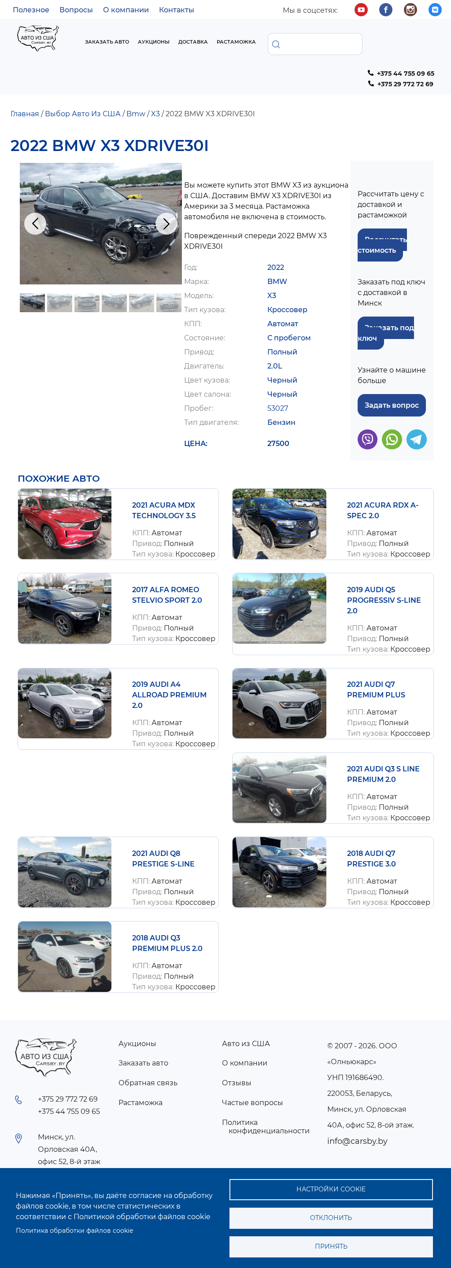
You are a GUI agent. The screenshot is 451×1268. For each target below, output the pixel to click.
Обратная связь (147, 1083)
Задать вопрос (392, 405)
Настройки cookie (331, 1189)
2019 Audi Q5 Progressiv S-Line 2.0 (384, 600)
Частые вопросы (252, 1102)
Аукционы (154, 42)
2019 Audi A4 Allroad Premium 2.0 (169, 695)
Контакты (176, 10)
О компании (126, 10)
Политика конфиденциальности (266, 1126)
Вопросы (76, 10)
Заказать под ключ (386, 333)
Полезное (31, 10)
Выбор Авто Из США (83, 114)
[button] (101, 223)
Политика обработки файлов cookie (74, 1230)
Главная (25, 114)
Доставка (193, 42)
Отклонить (331, 1217)
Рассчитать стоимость (382, 245)
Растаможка (236, 42)
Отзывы (236, 1083)
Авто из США (246, 1043)
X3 (155, 114)
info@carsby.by (357, 1141)
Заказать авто (107, 42)
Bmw (135, 114)
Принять (331, 1246)
